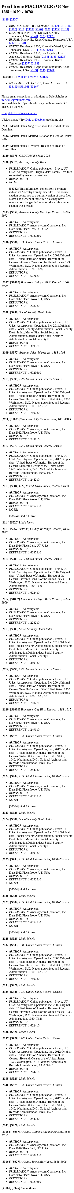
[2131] (34, 49)
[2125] (42, 36)
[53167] (34, 86)
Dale (28, 119)
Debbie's (40, 119)
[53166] (24, 86)
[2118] (21, 29)
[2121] (47, 29)
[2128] (22, 43)
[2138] (35, 63)
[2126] (51, 36)
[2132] (42, 49)
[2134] (45, 56)
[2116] (68, 26)
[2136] (62, 56)
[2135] (53, 56)
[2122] (56, 29)
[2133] (51, 49)
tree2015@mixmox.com (16, 99)
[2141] (51, 70)
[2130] (14, 19)
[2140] (42, 70)
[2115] (59, 26)
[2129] (5, 19)
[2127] (13, 43)
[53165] (14, 86)
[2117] (13, 29)
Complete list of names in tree (19, 113)
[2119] (30, 29)
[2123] (65, 29)
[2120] (39, 29)
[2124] (34, 36)
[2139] (34, 70)
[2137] (26, 63)
